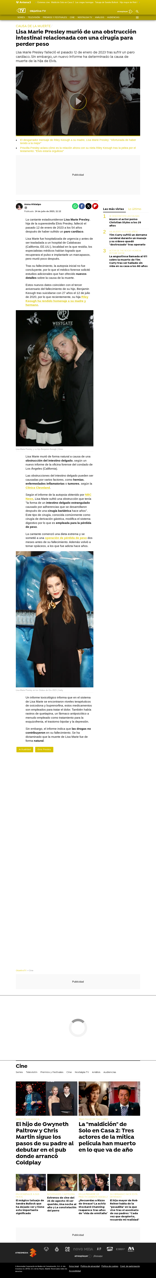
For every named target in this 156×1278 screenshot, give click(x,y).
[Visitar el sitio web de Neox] (67, 1249)
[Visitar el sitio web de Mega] (88, 1249)
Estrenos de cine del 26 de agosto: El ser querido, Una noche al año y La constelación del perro (61, 1204)
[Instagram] (25, 207)
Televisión (34, 17)
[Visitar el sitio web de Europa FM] (120, 1249)
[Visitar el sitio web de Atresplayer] (83, 1256)
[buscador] (137, 12)
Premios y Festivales (55, 17)
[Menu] (137, 17)
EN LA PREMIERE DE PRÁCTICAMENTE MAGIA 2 (93, 1196)
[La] (109, 1098)
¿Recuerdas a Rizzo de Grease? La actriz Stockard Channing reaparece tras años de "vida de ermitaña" (93, 1207)
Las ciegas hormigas (84, 2)
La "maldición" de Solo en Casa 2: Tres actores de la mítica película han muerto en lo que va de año (107, 1137)
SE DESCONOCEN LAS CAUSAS (124, 216)
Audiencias (113, 17)
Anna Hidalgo (32, 204)
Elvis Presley (44, 749)
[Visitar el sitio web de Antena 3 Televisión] (46, 1249)
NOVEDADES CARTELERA (61, 1194)
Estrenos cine (43, 2)
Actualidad (25, 749)
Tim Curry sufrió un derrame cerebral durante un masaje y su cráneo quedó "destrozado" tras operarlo (128, 239)
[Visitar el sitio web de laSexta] (56, 1249)
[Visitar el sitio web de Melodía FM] (131, 1249)
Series (21, 17)
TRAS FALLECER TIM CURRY (93, 1119)
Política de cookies (109, 1266)
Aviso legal (74, 1266)
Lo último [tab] (134, 209)
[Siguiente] (138, 2)
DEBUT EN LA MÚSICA (27, 1119)
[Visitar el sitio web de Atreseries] (99, 1249)
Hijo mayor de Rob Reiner (131, 2)
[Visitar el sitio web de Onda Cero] (109, 1249)
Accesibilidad (75, 1271)
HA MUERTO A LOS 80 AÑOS (123, 232)
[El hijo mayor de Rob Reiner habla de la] (125, 1183)
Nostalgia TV (85, 17)
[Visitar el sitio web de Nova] (78, 1249)
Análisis (99, 17)
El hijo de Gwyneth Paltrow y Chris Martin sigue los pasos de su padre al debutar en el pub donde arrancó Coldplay (45, 1143)
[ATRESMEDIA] (26, 1252)
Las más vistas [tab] (113, 209)
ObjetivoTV (21, 970)
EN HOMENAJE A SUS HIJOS (27, 1196)
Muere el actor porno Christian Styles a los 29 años (125, 222)
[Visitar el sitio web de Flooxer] (98, 1256)
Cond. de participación (130, 1266)
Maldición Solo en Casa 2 (62, 2)
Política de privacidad (90, 1266)
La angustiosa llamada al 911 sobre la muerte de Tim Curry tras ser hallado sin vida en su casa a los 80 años (128, 261)
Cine (72, 17)
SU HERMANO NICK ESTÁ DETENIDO (123, 1196)
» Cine (30, 970)
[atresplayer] (124, 12)
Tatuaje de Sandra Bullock (106, 2)
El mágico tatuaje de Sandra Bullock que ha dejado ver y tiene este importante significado (30, 1207)
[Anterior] (35, 2)
